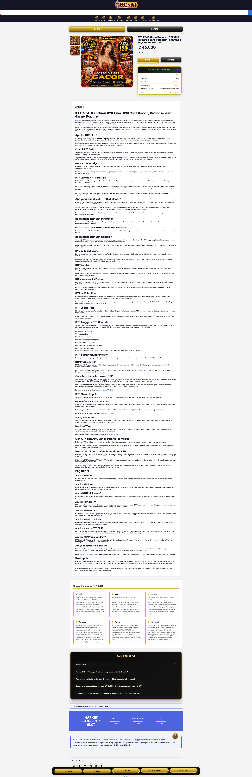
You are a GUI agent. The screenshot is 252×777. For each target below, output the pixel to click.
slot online (120, 143)
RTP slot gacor (103, 213)
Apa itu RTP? (81, 665)
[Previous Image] (83, 62)
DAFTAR (154, 29)
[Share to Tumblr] (101, 765)
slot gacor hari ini (135, 259)
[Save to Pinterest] (90, 765)
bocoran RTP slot (119, 231)
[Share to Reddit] (96, 765)
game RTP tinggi (95, 350)
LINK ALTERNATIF (156, 771)
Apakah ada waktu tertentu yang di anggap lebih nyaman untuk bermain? (105, 679)
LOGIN (97, 29)
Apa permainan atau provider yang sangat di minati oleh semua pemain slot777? (108, 693)
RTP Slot (78, 120)
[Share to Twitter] (74, 765)
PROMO (69, 770)
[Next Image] (131, 62)
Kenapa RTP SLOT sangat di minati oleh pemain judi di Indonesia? (102, 672)
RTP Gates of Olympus (107, 413)
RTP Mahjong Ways (113, 434)
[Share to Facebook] (79, 765)
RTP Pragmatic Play (140, 370)
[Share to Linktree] (85, 765)
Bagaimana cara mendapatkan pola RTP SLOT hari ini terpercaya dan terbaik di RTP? (109, 686)
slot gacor (126, 776)
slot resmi (100, 302)
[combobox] (124, 12)
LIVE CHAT (185, 771)
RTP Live (126, 188)
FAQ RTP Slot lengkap (90, 554)
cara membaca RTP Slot (104, 390)
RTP (76, 138)
